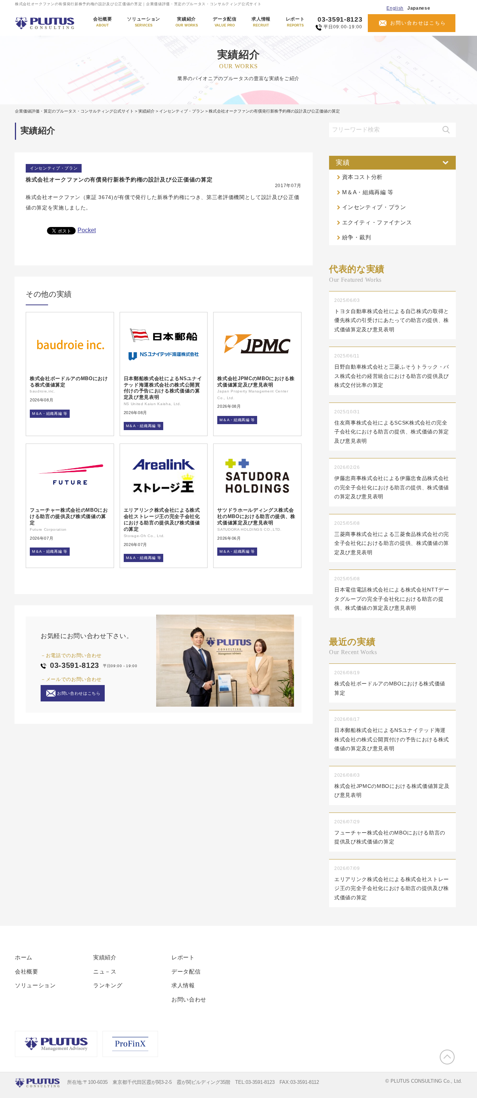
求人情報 (261, 22)
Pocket (87, 230)
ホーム (23, 957)
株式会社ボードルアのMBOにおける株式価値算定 (69, 382)
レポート (295, 22)
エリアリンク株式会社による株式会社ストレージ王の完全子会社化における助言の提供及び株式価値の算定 (162, 519)
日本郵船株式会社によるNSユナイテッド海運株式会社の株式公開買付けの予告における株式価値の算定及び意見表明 (163, 388)
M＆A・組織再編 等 (49, 413)
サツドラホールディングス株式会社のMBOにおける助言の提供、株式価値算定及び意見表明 (256, 516)
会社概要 (102, 22)
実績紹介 (187, 22)
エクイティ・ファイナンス (377, 222)
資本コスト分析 (362, 177)
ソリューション (143, 22)
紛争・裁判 (356, 237)
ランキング (107, 985)
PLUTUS (45, 23)
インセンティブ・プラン (54, 168)
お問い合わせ (188, 999)
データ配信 (224, 22)
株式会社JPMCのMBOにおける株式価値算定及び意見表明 (255, 382)
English (395, 8)
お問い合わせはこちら (418, 23)
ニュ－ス (105, 971)
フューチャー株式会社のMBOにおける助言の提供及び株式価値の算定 (69, 516)
